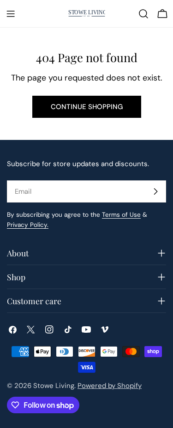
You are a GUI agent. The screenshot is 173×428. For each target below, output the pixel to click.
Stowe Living (53, 385)
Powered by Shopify (110, 385)
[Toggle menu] (10, 14)
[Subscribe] (155, 191)
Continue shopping (87, 106)
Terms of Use (121, 215)
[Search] (143, 14)
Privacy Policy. (27, 225)
